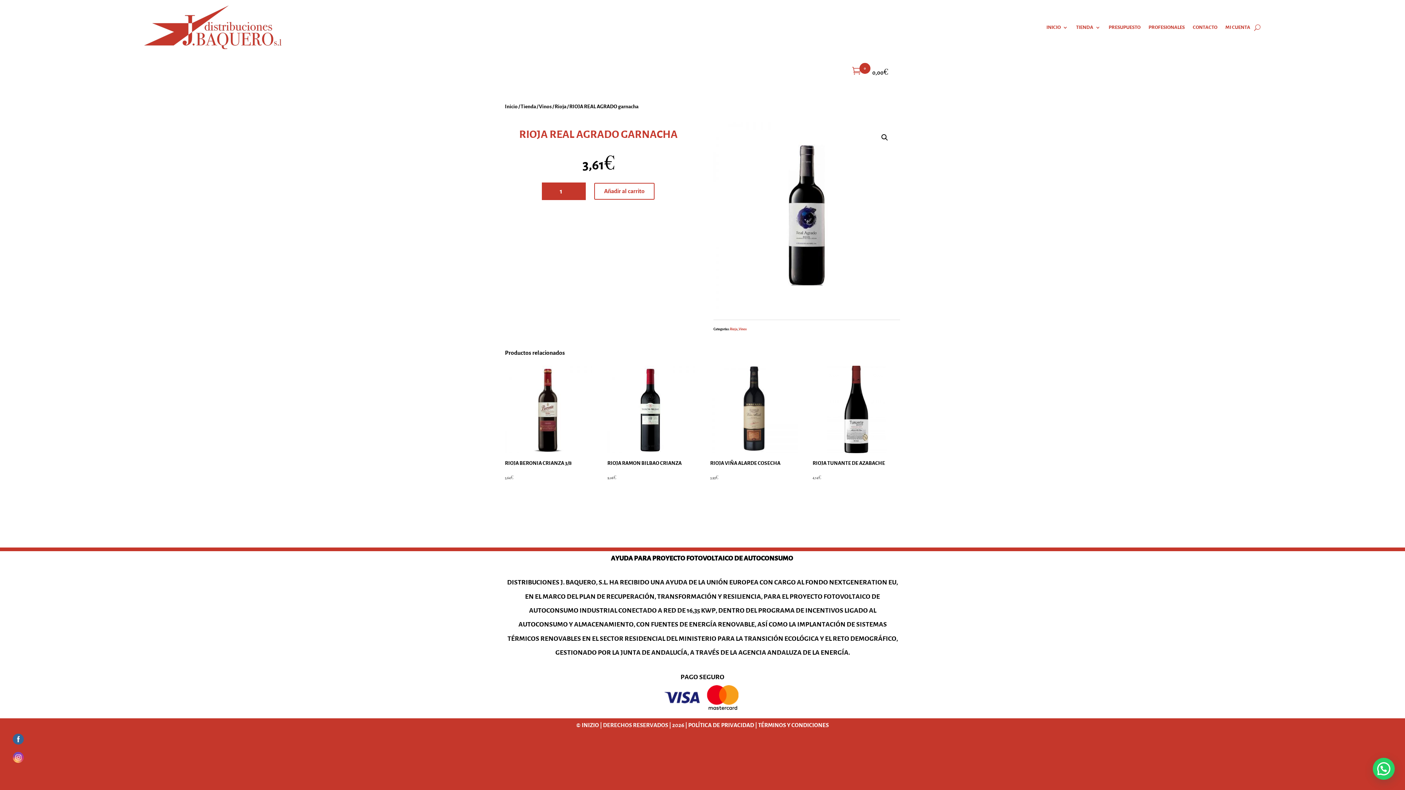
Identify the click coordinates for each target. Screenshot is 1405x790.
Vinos (545, 106)
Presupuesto (1124, 27)
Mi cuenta (1237, 27)
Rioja (560, 106)
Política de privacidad (721, 725)
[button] (884, 137)
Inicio (1053, 27)
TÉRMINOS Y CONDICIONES (793, 725)
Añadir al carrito (624, 191)
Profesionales (1167, 27)
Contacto (1205, 27)
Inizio (590, 725)
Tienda (1084, 27)
